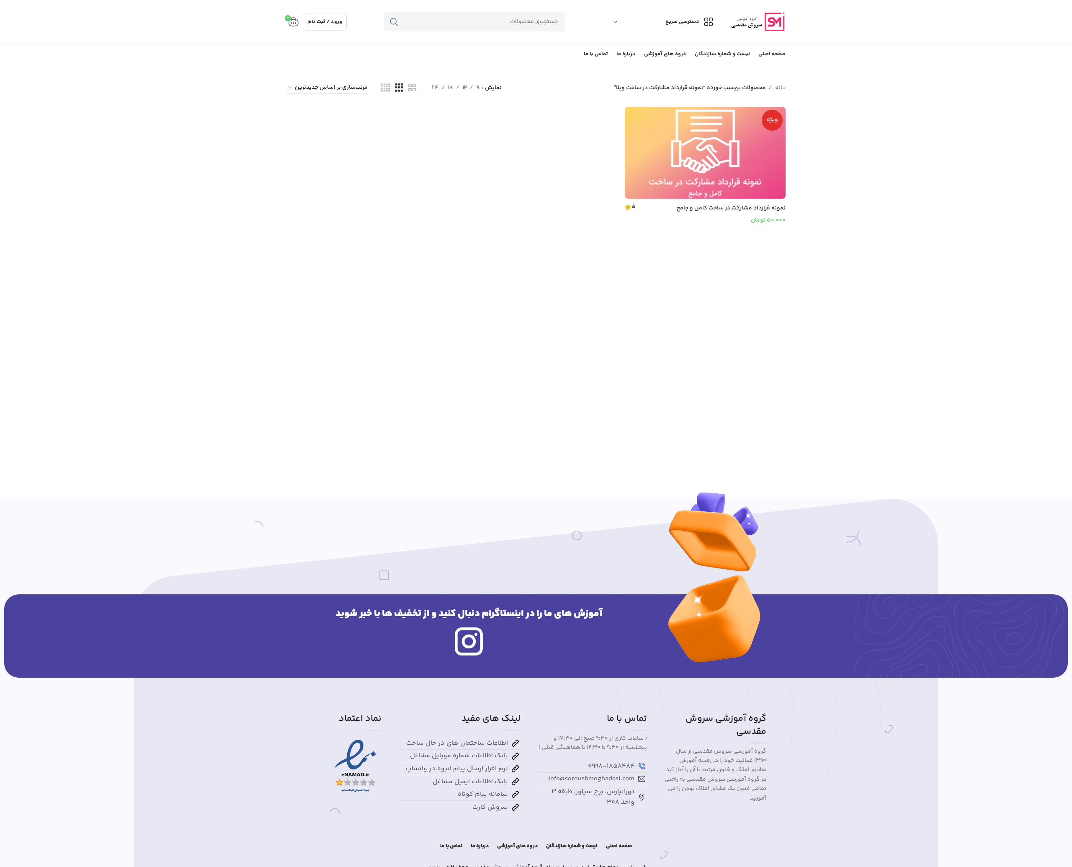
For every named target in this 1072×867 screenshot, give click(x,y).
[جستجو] (394, 21)
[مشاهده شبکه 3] (399, 88)
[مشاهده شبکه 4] (385, 88)
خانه (780, 88)
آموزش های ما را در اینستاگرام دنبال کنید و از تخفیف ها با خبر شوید (469, 614)
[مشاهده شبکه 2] (412, 88)
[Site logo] (757, 21)
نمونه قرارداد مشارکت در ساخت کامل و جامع (731, 208)
